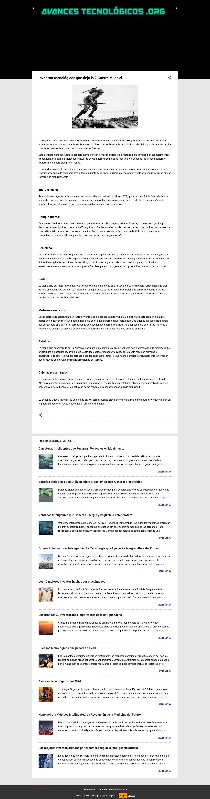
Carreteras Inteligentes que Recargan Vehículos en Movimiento (82, 448)
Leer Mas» (164, 471)
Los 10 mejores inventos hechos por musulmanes (72, 581)
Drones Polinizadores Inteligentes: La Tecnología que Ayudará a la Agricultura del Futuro (99, 548)
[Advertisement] (105, 42)
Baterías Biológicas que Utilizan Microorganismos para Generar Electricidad (90, 481)
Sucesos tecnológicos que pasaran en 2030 (68, 648)
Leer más (131, 795)
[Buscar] (176, 9)
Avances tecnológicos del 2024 (60, 681)
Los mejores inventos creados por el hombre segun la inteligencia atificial (89, 748)
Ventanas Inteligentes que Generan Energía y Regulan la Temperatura (85, 515)
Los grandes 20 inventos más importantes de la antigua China (80, 614)
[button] (169, 78)
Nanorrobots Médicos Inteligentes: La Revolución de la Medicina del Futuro (90, 714)
